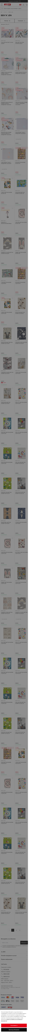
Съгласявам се (14, 1025)
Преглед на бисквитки (14, 1029)
